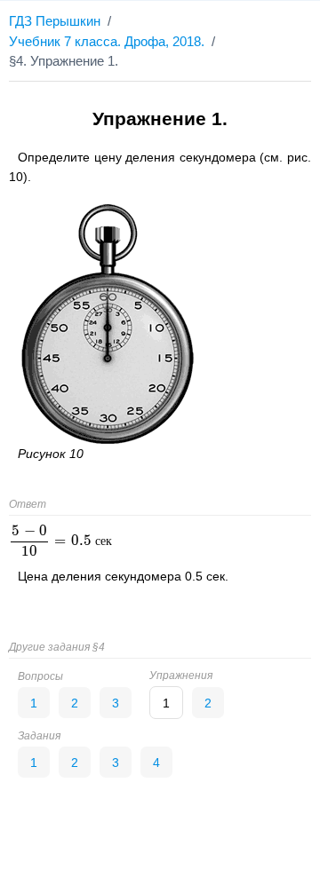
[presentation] (60, 540)
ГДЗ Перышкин (54, 20)
